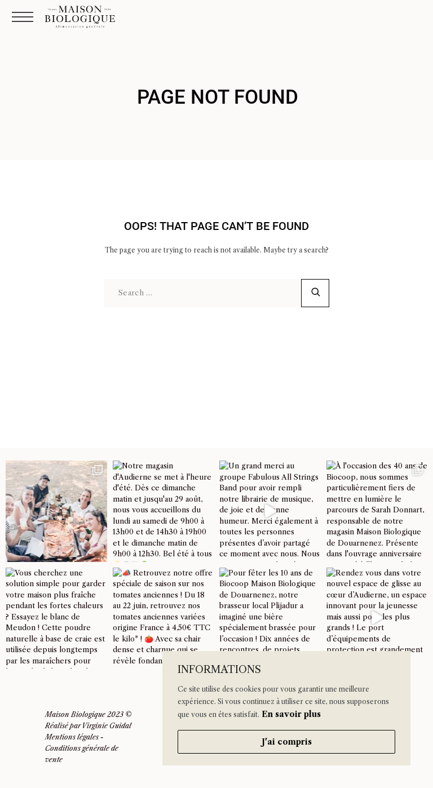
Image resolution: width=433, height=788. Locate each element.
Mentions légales (72, 737)
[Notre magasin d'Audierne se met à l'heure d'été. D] (163, 511)
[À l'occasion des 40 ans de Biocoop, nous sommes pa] (377, 511)
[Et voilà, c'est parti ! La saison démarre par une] (56, 511)
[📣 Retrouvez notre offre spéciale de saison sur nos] (163, 618)
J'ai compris (287, 742)
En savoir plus (291, 714)
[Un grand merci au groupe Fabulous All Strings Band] (270, 511)
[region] (286, 708)
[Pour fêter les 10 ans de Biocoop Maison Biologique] (270, 618)
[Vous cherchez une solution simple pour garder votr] (56, 618)
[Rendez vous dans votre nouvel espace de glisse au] (377, 618)
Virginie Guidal (106, 725)
